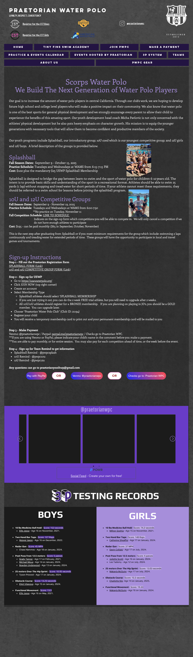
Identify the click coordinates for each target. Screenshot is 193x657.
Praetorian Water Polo (58, 10)
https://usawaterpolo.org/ (36, 281)
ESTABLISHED (176, 34)
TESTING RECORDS (116, 495)
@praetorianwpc (135, 23)
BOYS (50, 514)
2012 (176, 37)
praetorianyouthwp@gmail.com (60, 367)
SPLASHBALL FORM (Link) (26, 266)
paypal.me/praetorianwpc (67, 334)
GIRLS (142, 515)
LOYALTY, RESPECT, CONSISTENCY (25, 15)
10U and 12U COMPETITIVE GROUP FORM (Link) (39, 269)
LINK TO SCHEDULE (56, 215)
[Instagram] (122, 23)
